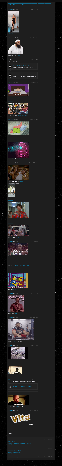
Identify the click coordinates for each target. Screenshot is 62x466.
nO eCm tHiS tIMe (19, 158)
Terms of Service (19, 462)
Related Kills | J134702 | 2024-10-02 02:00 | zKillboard (22, 265)
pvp (15, 441)
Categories (11, 462)
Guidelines (15, 462)
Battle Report (22, 135)
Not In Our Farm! (20, 55)
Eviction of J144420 (14, 341)
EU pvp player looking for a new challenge (14, 452)
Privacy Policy (25, 462)
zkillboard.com (12, 64)
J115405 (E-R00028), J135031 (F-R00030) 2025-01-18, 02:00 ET (22, 386)
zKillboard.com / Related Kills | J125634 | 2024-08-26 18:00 (21, 65)
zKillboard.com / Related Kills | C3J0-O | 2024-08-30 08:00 (21, 74)
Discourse (12, 464)
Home (8, 462)
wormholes (19, 450)
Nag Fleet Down (11, 33)
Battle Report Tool (13, 263)
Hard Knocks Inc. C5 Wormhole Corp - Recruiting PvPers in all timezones (19, 443)
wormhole (13, 441)
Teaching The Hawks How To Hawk (22, 115)
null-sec (15, 453)
